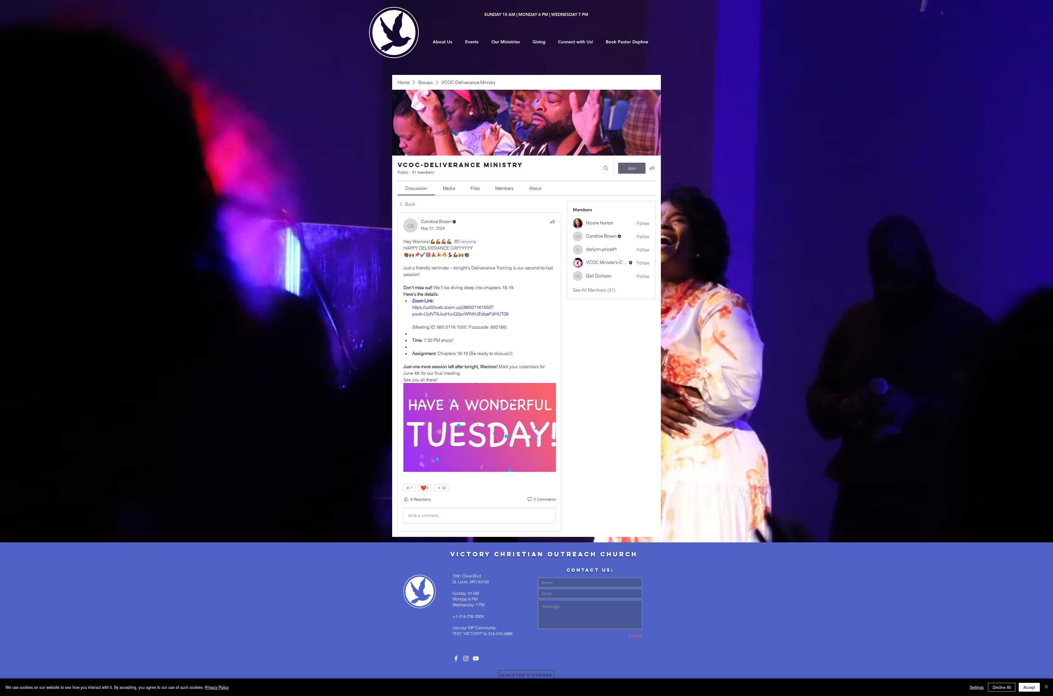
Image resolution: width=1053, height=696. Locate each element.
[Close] (1046, 687)
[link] (416, 188)
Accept (1029, 687)
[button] (479, 427)
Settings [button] (977, 687)
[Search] (605, 168)
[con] (456, 658)
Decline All (1002, 687)
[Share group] (652, 168)
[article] (480, 372)
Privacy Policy (217, 687)
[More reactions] (441, 487)
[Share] (552, 221)
